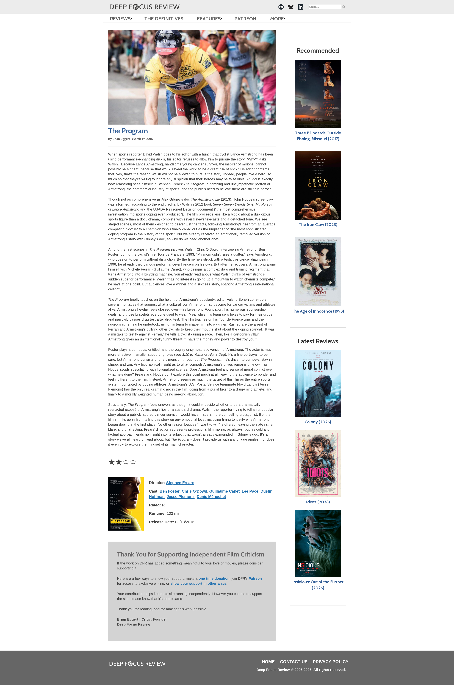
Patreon (245, 19)
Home (268, 661)
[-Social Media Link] (281, 7)
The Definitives (163, 19)
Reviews (120, 19)
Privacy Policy (330, 661)
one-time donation (214, 578)
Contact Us (294, 661)
